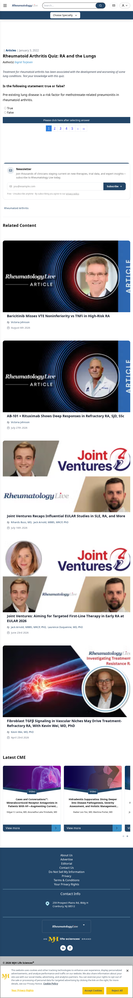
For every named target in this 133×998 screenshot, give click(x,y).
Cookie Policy (50, 983)
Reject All (117, 990)
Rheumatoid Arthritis (16, 208)
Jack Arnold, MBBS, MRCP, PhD (50, 522)
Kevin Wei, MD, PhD (22, 732)
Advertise (66, 859)
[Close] (127, 970)
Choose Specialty (63, 15)
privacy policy (72, 193)
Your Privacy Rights (66, 884)
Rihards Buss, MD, (21, 522)
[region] (66, 981)
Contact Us (66, 868)
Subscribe (112, 186)
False (10, 112)
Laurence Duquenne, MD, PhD (65, 627)
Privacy (66, 876)
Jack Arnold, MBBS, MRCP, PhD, (28, 627)
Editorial (66, 863)
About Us (66, 855)
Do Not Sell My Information (67, 872)
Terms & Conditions (66, 880)
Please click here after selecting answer (66, 120)
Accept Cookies (93, 990)
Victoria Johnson (20, 322)
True (9, 108)
